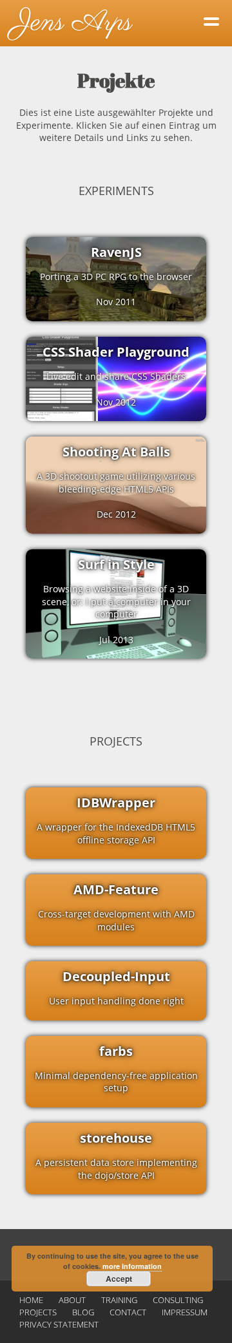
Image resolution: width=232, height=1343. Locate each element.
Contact (128, 1312)
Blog (83, 1312)
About (72, 1300)
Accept (119, 1278)
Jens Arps (72, 22)
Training (119, 1300)
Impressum (185, 1312)
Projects (38, 1312)
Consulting (178, 1300)
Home (31, 1300)
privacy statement (59, 1324)
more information (132, 1266)
